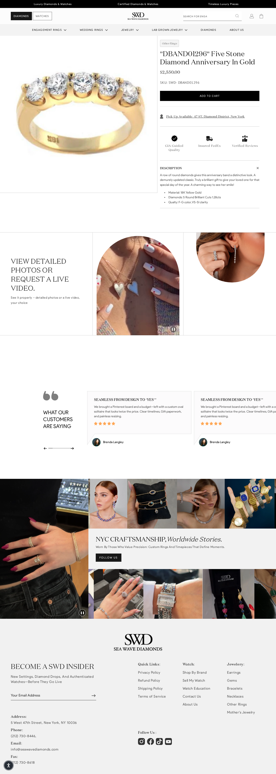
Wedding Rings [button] (92, 29)
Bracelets (234, 688)
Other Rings (237, 704)
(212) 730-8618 (23, 762)
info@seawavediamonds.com (34, 749)
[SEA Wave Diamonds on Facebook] (151, 743)
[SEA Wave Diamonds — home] (138, 16)
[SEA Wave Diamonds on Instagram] (142, 743)
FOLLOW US (108, 557)
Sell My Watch (194, 680)
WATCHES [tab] (42, 16)
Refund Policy (149, 680)
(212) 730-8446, (23, 736)
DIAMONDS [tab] (21, 16)
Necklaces (235, 696)
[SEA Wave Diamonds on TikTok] (169, 743)
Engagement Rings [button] (47, 29)
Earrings (234, 672)
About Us (237, 29)
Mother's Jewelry (241, 712)
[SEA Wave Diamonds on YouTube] (160, 743)
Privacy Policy (149, 672)
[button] (261, 16)
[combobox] (212, 16)
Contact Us (192, 696)
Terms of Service (152, 696)
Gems (232, 680)
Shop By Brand (195, 672)
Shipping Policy (150, 688)
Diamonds (208, 29)
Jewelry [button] (128, 29)
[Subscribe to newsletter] (93, 695)
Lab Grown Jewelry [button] (168, 29)
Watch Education (196, 688)
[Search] (237, 16)
